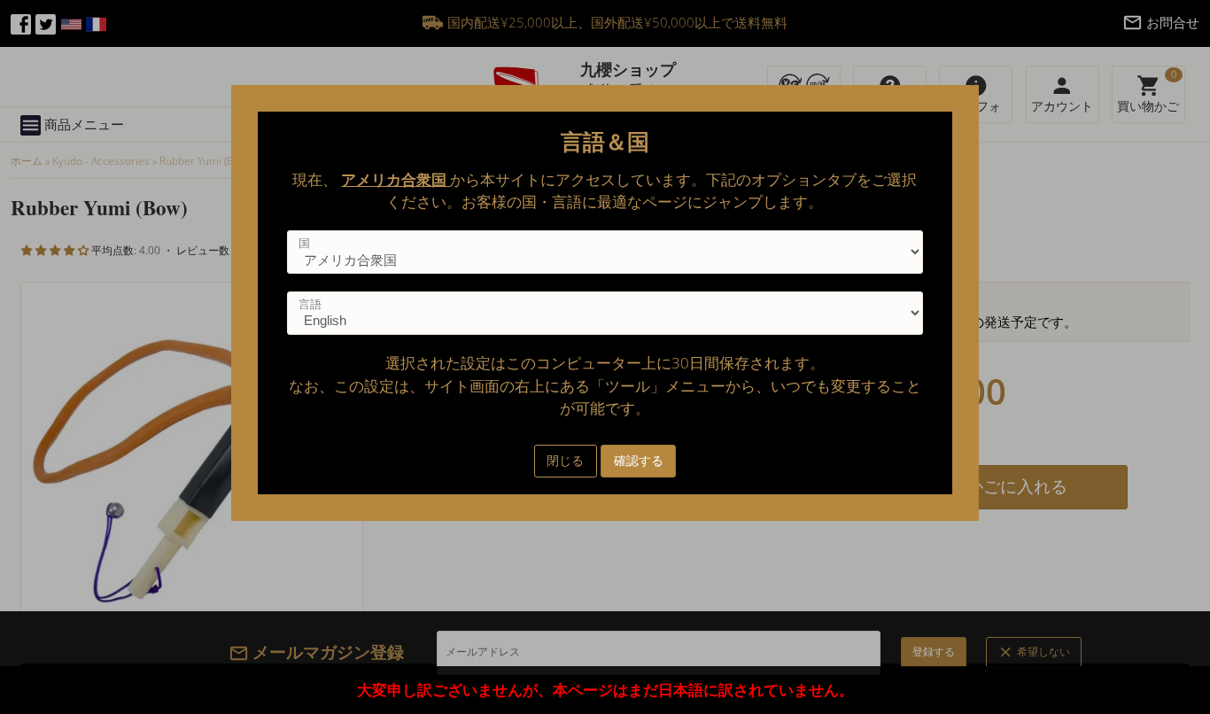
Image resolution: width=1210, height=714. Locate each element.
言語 (310, 304)
